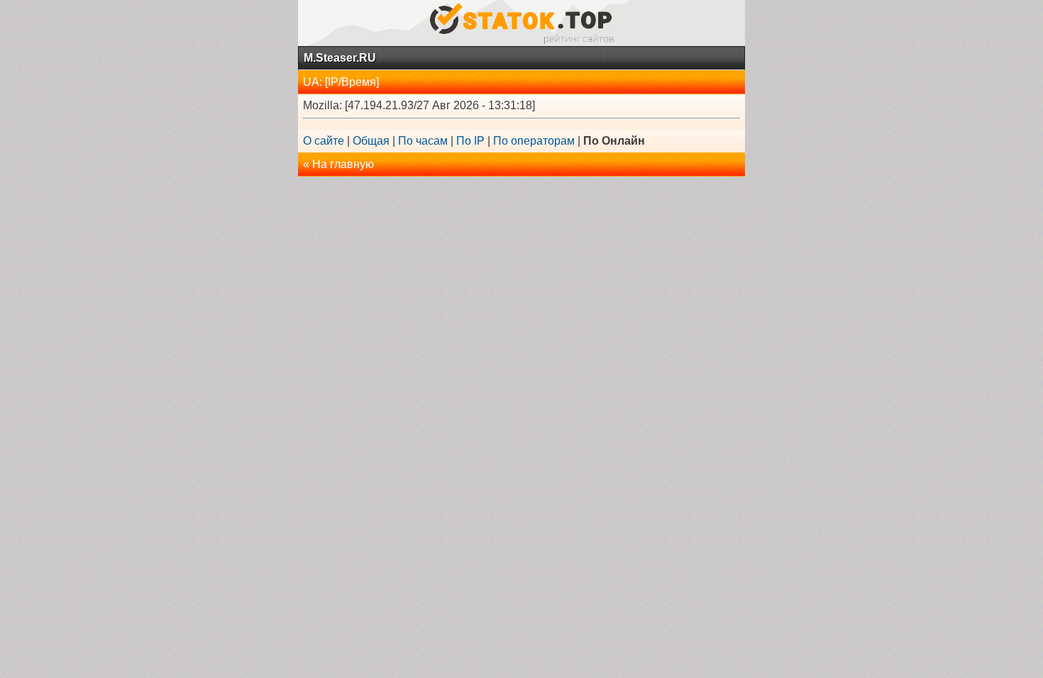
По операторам (534, 141)
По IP (470, 141)
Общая (371, 141)
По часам (423, 141)
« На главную (338, 164)
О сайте (323, 141)
